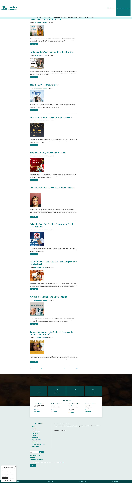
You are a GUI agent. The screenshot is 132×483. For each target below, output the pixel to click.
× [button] (15, 466)
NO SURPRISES (32, 457)
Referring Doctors (68, 17)
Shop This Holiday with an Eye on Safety (48, 152)
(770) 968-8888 (37, 411)
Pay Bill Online (35, 433)
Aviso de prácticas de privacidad (38, 444)
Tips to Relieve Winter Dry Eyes (44, 84)
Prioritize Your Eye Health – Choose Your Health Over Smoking (51, 225)
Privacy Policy (4, 476)
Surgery (44, 17)
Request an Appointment (37, 439)
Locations (86, 17)
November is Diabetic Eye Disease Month (48, 296)
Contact (92, 17)
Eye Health (45, 22)
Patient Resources (78, 17)
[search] (41, 452)
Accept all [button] (5, 478)
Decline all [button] (12, 478)
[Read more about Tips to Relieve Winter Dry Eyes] (37, 96)
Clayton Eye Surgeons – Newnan (56, 404)
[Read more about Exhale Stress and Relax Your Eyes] (37, 30)
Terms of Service (35, 446)
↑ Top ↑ (32, 465)
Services (50, 17)
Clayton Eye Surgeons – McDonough (90, 404)
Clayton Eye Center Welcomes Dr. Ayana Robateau (52, 187)
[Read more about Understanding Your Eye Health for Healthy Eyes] (37, 63)
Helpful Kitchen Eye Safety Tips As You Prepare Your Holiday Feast (53, 262)
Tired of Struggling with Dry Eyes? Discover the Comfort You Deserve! (51, 333)
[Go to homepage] (9, 8)
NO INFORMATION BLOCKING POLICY (36, 459)
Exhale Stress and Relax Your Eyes (45, 19)
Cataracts (34, 435)
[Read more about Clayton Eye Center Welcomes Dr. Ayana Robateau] (35, 200)
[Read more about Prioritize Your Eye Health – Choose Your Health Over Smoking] (37, 239)
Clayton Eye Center (38, 22)
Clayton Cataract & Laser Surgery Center (74, 404)
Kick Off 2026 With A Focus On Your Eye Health (51, 117)
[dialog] (8, 473)
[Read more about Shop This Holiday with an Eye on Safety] (37, 165)
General (44, 191)
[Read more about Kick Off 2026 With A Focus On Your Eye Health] (37, 130)
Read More (34, 44)
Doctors (39, 17)
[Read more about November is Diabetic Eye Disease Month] (37, 309)
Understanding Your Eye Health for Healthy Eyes (52, 51)
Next (77, 368)
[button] (8, 480)
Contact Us (34, 441)
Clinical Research (58, 17)
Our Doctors (34, 428)
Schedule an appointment (124, 8)
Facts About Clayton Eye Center (35, 455)
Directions (36, 409)
